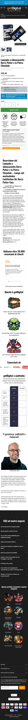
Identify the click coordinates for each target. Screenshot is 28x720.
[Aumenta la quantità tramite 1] (14, 104)
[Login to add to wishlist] (18, 104)
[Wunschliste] (23, 8)
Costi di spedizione (11, 75)
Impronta (20, 715)
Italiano (13, 695)
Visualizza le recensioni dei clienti (11, 148)
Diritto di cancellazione (14, 716)
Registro (22, 688)
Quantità (2, 101)
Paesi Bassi (13, 699)
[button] (8, 281)
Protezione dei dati (9, 715)
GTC (15, 715)
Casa (2, 14)
